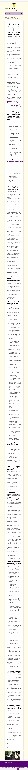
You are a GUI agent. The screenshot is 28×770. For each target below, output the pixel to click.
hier (14, 94)
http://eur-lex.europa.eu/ (15, 105)
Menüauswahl (10, 13)
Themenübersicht (8, 762)
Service (15, 17)
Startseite (11, 17)
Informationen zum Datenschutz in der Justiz (13, 18)
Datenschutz (13, 769)
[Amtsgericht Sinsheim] (14, 4)
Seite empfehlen (11, 747)
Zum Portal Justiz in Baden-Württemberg (9, 1)
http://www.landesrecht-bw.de (14, 102)
